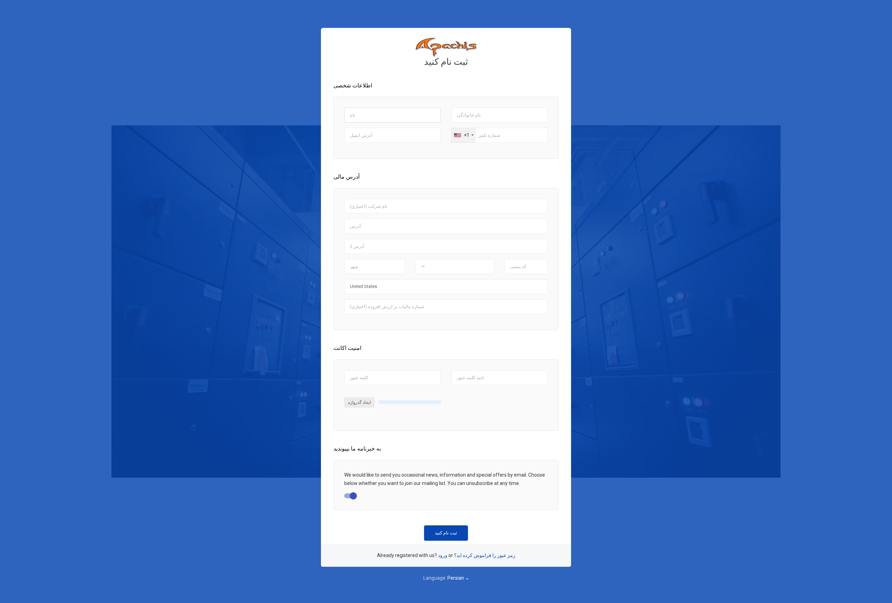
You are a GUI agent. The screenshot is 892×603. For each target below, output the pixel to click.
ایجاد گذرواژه (359, 402)
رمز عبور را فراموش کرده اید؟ (484, 555)
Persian (456, 578)
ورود (442, 555)
